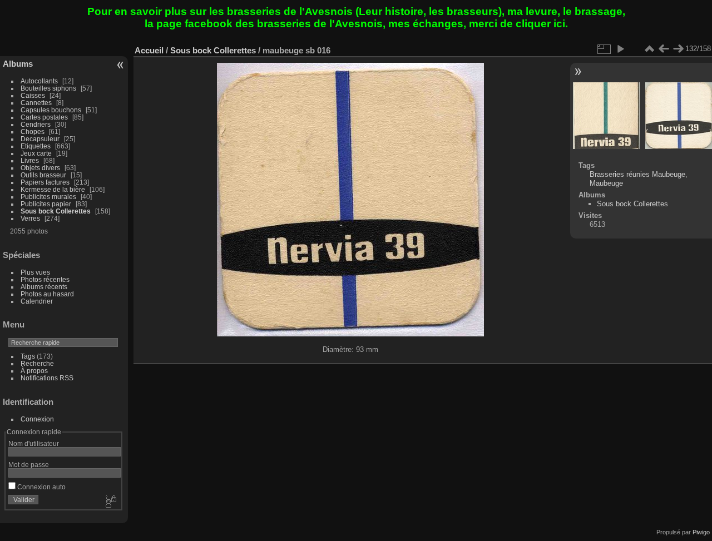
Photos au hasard (47, 293)
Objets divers (40, 167)
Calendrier (37, 301)
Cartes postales (44, 117)
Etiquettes (36, 146)
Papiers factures (45, 182)
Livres (30, 160)
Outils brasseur (43, 174)
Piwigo (701, 532)
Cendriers (36, 124)
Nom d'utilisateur (33, 443)
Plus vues (35, 272)
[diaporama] (620, 49)
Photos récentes (45, 279)
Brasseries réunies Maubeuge (637, 174)
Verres (30, 218)
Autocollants (39, 81)
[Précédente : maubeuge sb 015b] (663, 49)
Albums (18, 63)
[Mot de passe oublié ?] (110, 502)
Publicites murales (48, 196)
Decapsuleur (40, 138)
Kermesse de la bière (53, 189)
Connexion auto (41, 486)
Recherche (37, 363)
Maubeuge (606, 183)
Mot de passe (28, 464)
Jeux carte (36, 153)
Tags (28, 356)
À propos (34, 370)
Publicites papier (46, 203)
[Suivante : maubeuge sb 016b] (678, 49)
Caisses (33, 95)
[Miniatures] (649, 49)
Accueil (149, 50)
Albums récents (44, 286)
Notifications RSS (47, 377)
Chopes (32, 131)
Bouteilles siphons (48, 88)
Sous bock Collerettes (56, 211)
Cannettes (36, 102)
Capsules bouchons (51, 109)
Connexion (37, 419)
